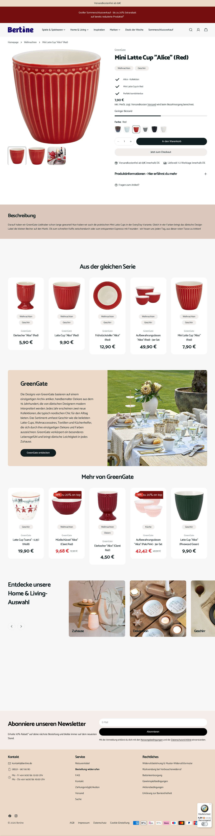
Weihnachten (30, 42)
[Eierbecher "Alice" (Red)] (26, 295)
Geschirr (142, 68)
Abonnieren (153, 732)
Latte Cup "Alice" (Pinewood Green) (189, 542)
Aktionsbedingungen (152, 787)
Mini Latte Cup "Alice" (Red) (189, 337)
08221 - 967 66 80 (21, 769)
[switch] (204, 824)
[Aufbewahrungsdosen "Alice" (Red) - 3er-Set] (148, 295)
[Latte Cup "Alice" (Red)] (67, 295)
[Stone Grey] (145, 129)
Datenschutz (99, 823)
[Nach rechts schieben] (21, 626)
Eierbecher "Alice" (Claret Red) (107, 548)
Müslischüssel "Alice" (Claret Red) (67, 542)
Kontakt (79, 781)
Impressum (84, 823)
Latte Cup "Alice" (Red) (67, 335)
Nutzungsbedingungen (152, 740)
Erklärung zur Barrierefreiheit (157, 793)
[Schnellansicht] (36, 287)
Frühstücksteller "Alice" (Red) (107, 337)
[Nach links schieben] (11, 626)
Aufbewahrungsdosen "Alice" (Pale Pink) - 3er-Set (148, 542)
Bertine (20, 823)
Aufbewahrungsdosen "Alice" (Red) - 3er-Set (148, 337)
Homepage (13, 42)
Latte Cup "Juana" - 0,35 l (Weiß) (26, 542)
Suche (78, 799)
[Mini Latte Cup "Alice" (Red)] (189, 295)
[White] (163, 129)
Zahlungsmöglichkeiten (87, 787)
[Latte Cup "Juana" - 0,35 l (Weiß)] (26, 506)
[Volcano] (154, 129)
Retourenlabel (82, 763)
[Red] (136, 129)
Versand (151, 104)
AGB (72, 823)
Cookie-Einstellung (119, 823)
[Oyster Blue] (118, 129)
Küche (148, 527)
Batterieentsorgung (152, 775)
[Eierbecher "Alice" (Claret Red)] (107, 506)
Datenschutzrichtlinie (181, 740)
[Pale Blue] (127, 129)
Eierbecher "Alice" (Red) (26, 335)
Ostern (107, 533)
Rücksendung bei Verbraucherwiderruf (161, 769)
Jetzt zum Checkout (161, 152)
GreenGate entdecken (38, 453)
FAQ (77, 775)
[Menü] (210, 805)
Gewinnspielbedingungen (155, 781)
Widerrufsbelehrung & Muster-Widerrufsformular (167, 763)
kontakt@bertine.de (22, 763)
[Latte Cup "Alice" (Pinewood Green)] (189, 506)
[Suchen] (191, 30)
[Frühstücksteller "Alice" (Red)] (107, 295)
